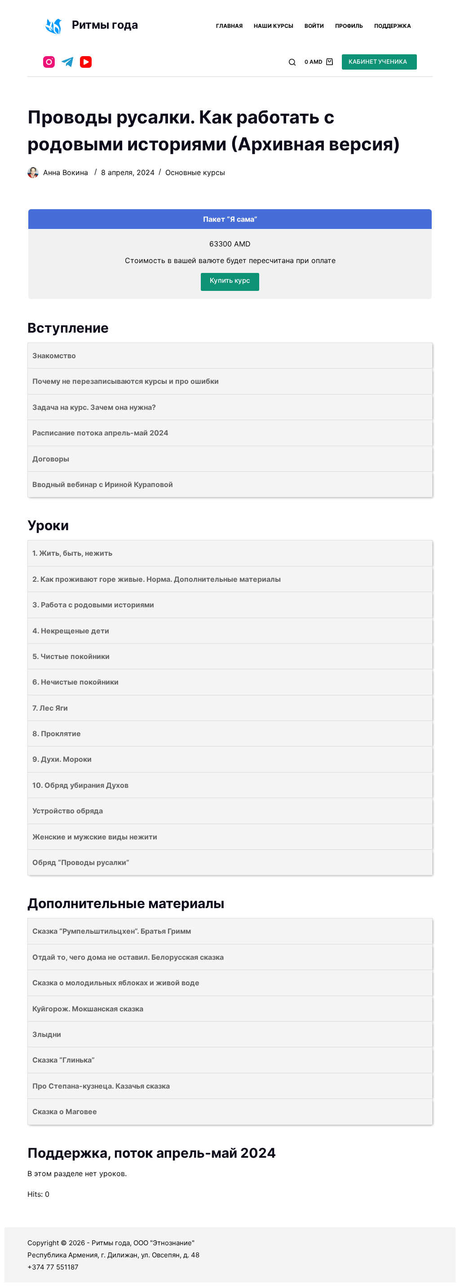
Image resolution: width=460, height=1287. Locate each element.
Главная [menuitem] (229, 25)
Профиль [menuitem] (349, 25)
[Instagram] (49, 62)
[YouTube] (86, 62)
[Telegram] (67, 62)
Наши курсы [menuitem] (273, 25)
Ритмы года (105, 24)
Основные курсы (195, 172)
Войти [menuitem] (314, 25)
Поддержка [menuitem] (392, 25)
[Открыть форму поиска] (292, 62)
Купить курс (230, 280)
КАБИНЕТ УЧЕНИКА (378, 61)
